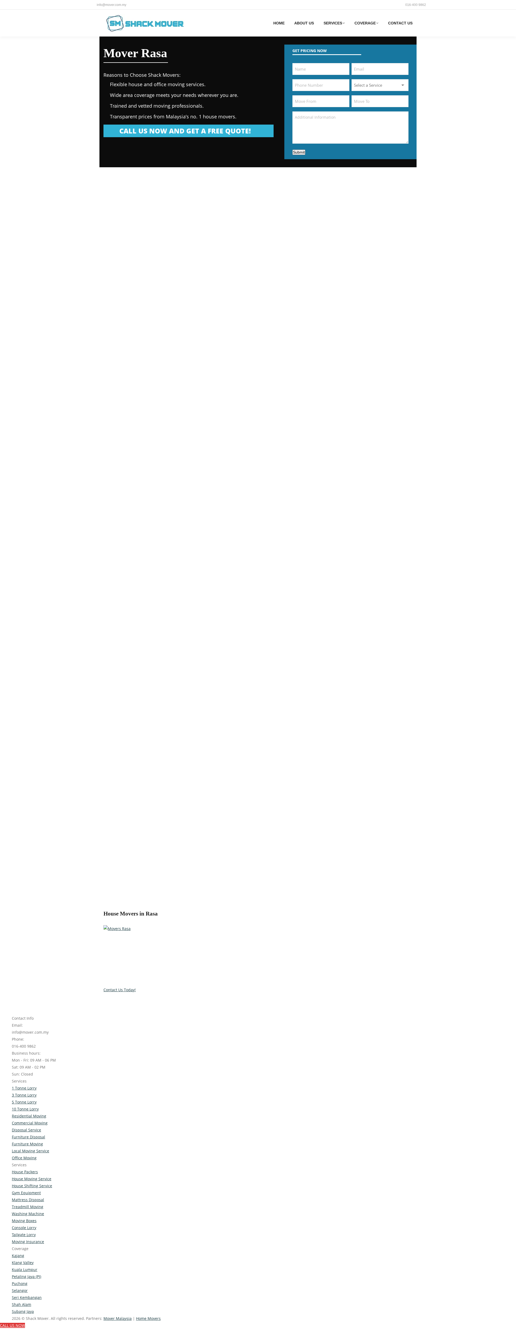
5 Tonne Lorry (24, 1102)
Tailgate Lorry (24, 1234)
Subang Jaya (23, 1311)
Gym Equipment (26, 1192)
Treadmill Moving (27, 1206)
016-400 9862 (415, 5)
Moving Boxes (24, 1220)
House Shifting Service (32, 1185)
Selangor (20, 1290)
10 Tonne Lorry (25, 1109)
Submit (299, 152)
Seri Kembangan (27, 1297)
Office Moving (24, 1157)
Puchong (19, 1283)
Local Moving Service (30, 1150)
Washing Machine (28, 1213)
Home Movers (148, 1318)
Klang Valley (23, 1262)
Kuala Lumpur (24, 1269)
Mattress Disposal (28, 1199)
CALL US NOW (12, 1325)
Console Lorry (24, 1227)
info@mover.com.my (111, 5)
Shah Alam (21, 1304)
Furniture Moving (27, 1143)
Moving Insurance (28, 1241)
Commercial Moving (30, 1122)
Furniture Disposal (28, 1136)
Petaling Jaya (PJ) (26, 1276)
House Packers (25, 1171)
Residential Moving (29, 1116)
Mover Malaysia (117, 1318)
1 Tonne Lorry (24, 1088)
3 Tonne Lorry (24, 1095)
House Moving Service (31, 1178)
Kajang (18, 1255)
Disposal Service (26, 1129)
